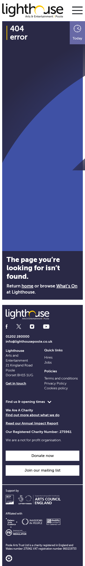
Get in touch (16, 383)
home (27, 286)
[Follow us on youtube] (46, 326)
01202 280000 (17, 337)
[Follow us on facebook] (6, 326)
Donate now (42, 455)
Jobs (48, 362)
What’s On (66, 286)
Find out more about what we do (33, 415)
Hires (48, 357)
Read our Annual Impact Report (32, 423)
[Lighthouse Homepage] (35, 10)
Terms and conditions (61, 378)
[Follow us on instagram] (32, 326)
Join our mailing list (42, 470)
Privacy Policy (55, 383)
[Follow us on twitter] (18, 326)
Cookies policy (56, 388)
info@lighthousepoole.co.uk (29, 342)
